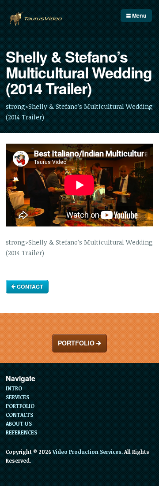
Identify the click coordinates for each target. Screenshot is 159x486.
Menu (139, 15)
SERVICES (17, 397)
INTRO (14, 388)
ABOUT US (19, 423)
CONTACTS (19, 414)
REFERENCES (21, 432)
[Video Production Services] (35, 19)
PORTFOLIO (77, 342)
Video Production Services (87, 451)
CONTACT (29, 286)
